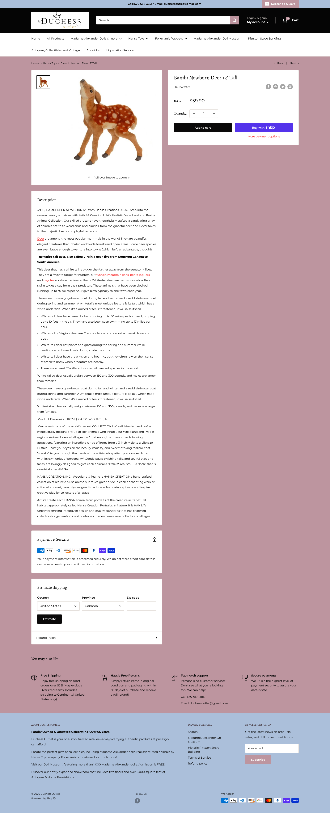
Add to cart (203, 127)
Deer (40, 238)
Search (193, 732)
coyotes (49, 280)
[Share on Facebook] (268, 86)
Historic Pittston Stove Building (203, 749)
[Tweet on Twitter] (283, 86)
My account (256, 22)
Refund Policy (46, 637)
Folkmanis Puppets (169, 38)
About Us (93, 50)
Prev (280, 63)
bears (134, 275)
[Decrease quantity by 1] (194, 113)
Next (293, 63)
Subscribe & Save (283, 4)
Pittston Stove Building (264, 38)
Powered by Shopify (43, 798)
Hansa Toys (136, 38)
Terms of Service (199, 757)
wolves (101, 275)
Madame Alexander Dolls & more (94, 38)
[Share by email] (290, 86)
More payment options (264, 136)
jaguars (144, 275)
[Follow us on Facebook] (137, 800)
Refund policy (197, 763)
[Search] (234, 20)
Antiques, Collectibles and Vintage (55, 50)
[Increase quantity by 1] (214, 113)
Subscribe (258, 759)
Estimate (49, 619)
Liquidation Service (119, 50)
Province (88, 597)
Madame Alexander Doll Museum (217, 38)
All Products (55, 38)
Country (43, 597)
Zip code (133, 597)
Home (35, 38)
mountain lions (118, 275)
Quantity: (180, 113)
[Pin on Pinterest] (275, 86)
